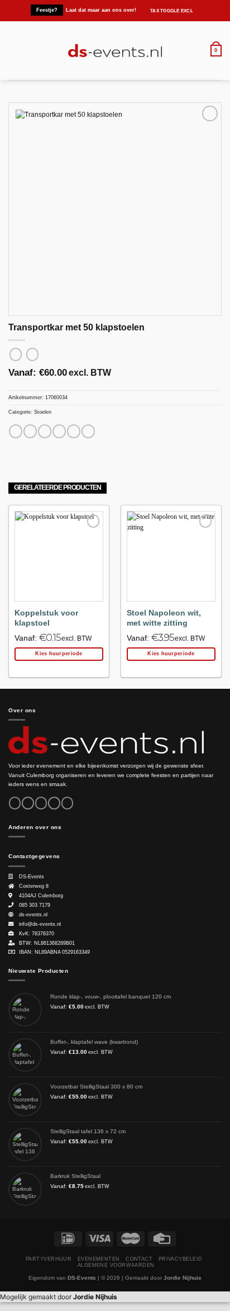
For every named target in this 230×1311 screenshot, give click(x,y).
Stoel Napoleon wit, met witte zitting (164, 617)
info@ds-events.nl (40, 924)
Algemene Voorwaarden (116, 1265)
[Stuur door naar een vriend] (59, 431)
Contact (139, 1259)
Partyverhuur (48, 1259)
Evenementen (99, 1259)
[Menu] (13, 50)
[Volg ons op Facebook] (15, 803)
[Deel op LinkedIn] (88, 431)
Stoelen (42, 412)
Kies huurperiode (58, 653)
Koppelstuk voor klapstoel (46, 617)
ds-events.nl (33, 914)
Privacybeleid (181, 1259)
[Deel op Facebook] (30, 431)
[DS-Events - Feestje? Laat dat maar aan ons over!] (115, 51)
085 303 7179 (34, 905)
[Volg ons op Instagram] (27, 803)
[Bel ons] (67, 803)
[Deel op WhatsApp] (15, 431)
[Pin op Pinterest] (73, 431)
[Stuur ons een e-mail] (54, 803)
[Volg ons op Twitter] (41, 803)
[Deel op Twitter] (44, 431)
